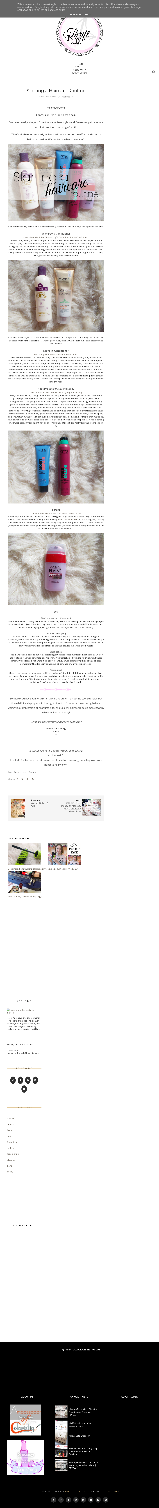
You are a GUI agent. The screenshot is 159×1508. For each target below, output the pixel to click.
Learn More (75, 14)
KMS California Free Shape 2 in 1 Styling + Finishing (56, 392)
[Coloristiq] (25, 1434)
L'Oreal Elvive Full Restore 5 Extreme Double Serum (56, 513)
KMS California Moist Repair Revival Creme (56, 354)
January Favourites (67, 519)
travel (9, 1165)
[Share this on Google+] (27, 779)
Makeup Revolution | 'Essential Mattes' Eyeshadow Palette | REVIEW (83, 1465)
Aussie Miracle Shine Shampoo (38, 237)
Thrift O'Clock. (76, 1491)
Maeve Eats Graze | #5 (80, 1435)
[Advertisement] (30, 1279)
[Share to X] (22, 779)
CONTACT (79, 70)
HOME (80, 64)
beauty (17, 772)
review (32, 772)
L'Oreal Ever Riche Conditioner (73, 237)
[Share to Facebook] (17, 779)
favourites (12, 1142)
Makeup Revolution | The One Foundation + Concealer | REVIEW (83, 1412)
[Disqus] (56, 945)
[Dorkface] (25, 1474)
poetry (10, 1171)
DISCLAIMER (79, 73)
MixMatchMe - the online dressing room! (80, 1424)
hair (25, 772)
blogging (11, 1159)
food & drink (13, 1153)
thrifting (10, 1148)
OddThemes (111, 1491)
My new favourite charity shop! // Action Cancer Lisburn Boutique (83, 1451)
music (9, 1136)
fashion (10, 1130)
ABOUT (79, 66)
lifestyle (10, 1118)
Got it (88, 14)
